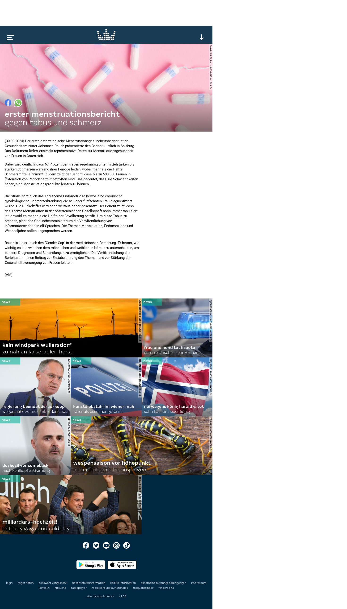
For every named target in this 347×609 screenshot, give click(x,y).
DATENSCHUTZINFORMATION (89, 582)
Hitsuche (61, 587)
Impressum (198, 582)
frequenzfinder (143, 587)
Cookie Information (123, 582)
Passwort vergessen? (52, 582)
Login (9, 582)
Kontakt (44, 587)
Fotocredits (166, 587)
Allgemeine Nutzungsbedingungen (164, 582)
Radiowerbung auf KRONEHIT (110, 587)
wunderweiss (105, 596)
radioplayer (79, 587)
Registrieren (25, 582)
